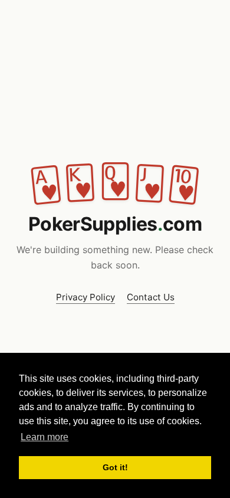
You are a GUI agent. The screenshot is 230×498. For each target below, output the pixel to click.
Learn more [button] (44, 437)
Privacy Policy (85, 297)
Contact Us (151, 297)
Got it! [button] (115, 467)
